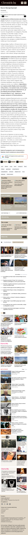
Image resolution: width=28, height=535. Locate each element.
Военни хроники (15, 387)
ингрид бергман (4, 171)
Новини (2, 512)
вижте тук (8, 520)
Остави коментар (22, 213)
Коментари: (6, 213)
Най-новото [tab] (17, 274)
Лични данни (3, 510)
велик (25, 166)
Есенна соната (10, 174)
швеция (6, 166)
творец (2, 169)
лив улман (11, 171)
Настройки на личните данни (6, 521)
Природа (13, 380)
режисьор (3, 174)
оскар (11, 166)
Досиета (13, 393)
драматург (8, 169)
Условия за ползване (4, 509)
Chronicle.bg (3, 10)
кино (2, 166)
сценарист (20, 166)
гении (15, 166)
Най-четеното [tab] (24, 274)
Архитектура (14, 374)
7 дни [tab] (23, 369)
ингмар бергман (15, 169)
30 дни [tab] (25, 369)
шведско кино (18, 171)
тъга (23, 171)
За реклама (3, 511)
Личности (14, 399)
